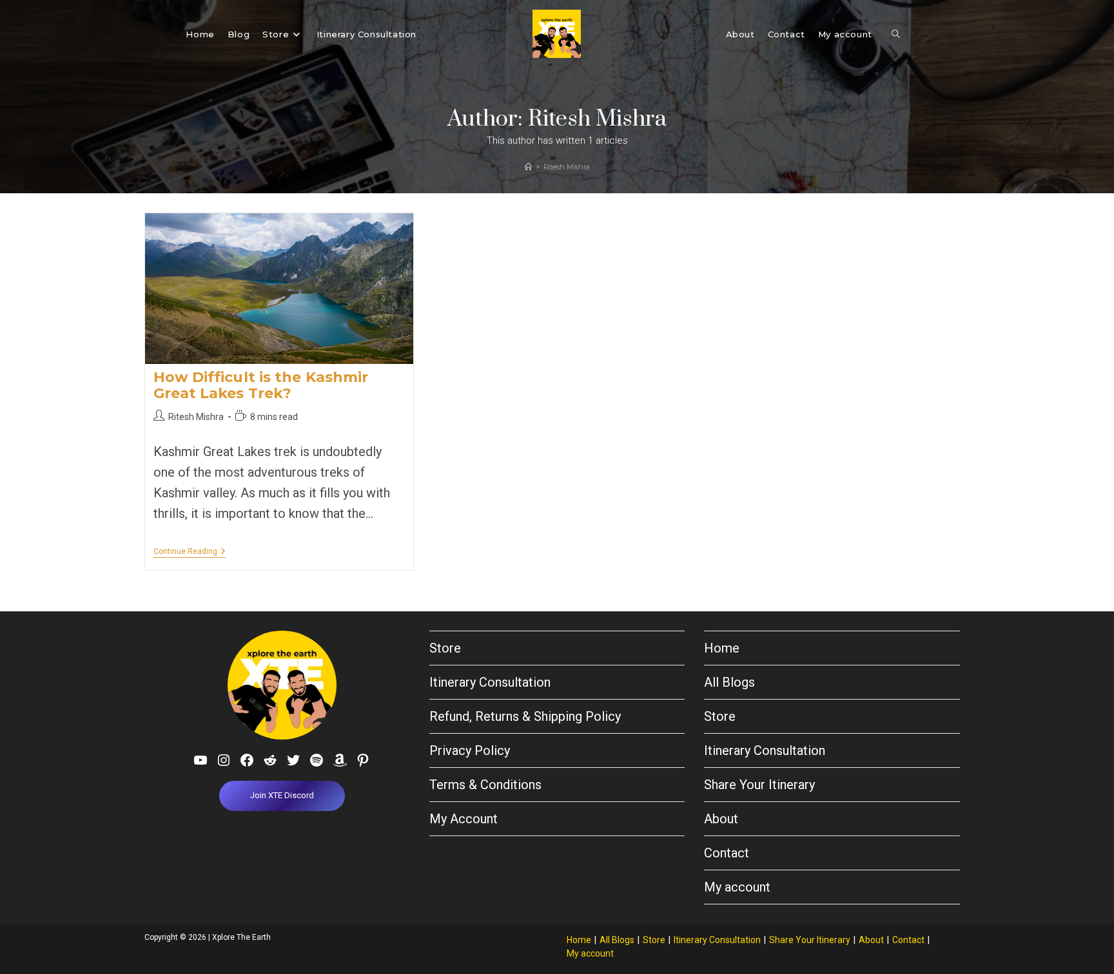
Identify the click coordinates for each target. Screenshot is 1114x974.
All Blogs (729, 682)
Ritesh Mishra (566, 166)
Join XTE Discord (282, 795)
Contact (726, 853)
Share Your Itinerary (759, 784)
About (721, 818)
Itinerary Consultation (490, 682)
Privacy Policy (469, 750)
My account (737, 887)
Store (445, 648)
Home (721, 648)
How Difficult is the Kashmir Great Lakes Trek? (261, 385)
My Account (463, 818)
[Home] (528, 166)
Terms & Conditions (485, 784)
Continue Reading (189, 552)
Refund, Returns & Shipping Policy (525, 716)
